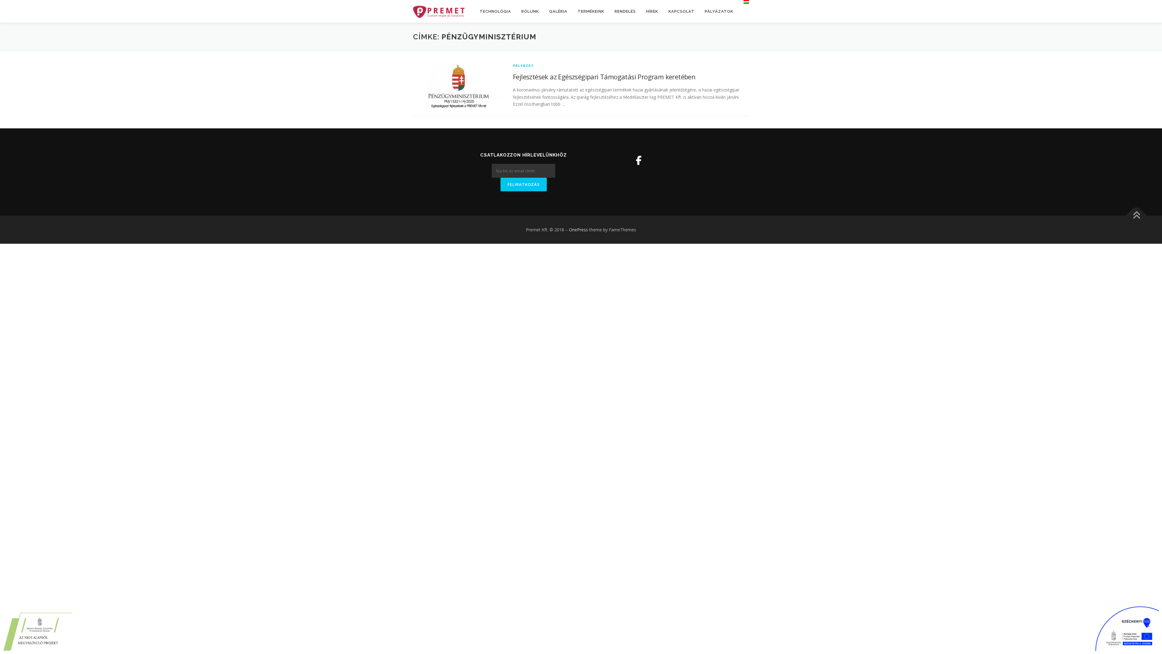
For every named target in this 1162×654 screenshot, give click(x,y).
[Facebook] (639, 160)
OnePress (578, 230)
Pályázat (523, 65)
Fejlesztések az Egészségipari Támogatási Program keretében (604, 76)
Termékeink (591, 11)
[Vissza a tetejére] (1136, 215)
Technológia (495, 11)
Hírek (652, 11)
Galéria (558, 11)
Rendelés (625, 11)
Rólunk (530, 11)
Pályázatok (719, 11)
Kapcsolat (681, 11)
